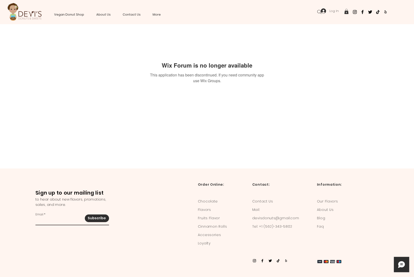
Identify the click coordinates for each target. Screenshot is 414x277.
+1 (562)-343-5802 (275, 226)
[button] (346, 11)
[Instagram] (354, 12)
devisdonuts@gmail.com (275, 218)
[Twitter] (370, 12)
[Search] (319, 12)
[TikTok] (377, 12)
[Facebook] (362, 12)
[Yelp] (385, 12)
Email (39, 214)
